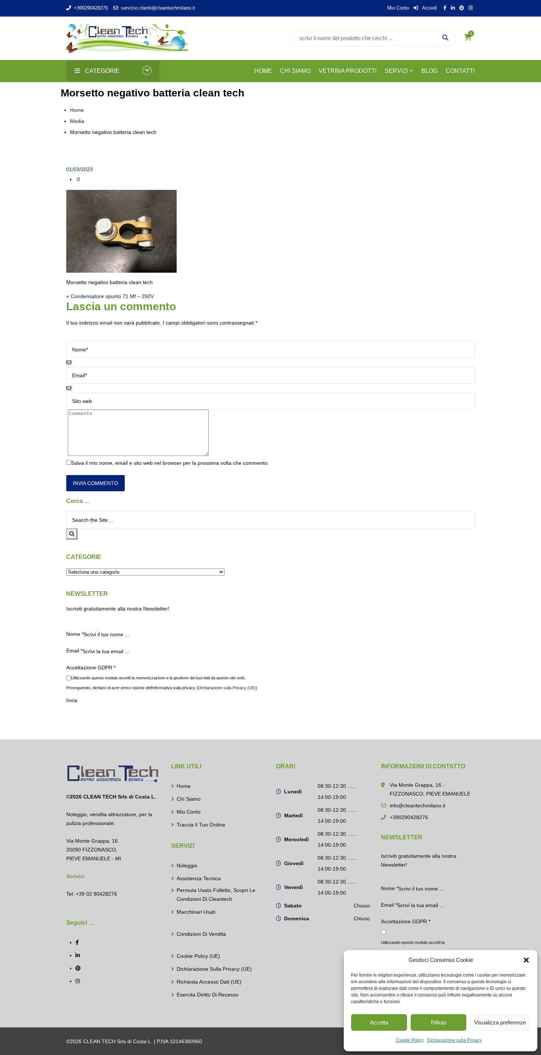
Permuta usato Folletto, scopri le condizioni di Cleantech (216, 894)
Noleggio (187, 865)
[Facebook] (77, 942)
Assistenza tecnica (199, 878)
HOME (263, 71)
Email (74, 651)
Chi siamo (189, 799)
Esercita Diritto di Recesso (207, 995)
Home (77, 110)
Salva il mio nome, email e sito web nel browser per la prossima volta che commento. (170, 463)
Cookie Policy (410, 1040)
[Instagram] (77, 981)
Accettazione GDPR (91, 667)
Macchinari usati (196, 912)
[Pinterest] (78, 968)
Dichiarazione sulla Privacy (454, 1040)
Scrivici (75, 876)
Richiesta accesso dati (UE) (209, 982)
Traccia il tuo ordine (201, 825)
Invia (71, 700)
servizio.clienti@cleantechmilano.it (158, 8)
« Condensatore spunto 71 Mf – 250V (110, 296)
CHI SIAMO (295, 71)
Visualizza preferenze (500, 1022)
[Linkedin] (77, 955)
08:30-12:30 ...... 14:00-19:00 (337, 791)
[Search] (71, 533)
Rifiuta (438, 1022)
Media (77, 121)
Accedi (429, 8)
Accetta (379, 1022)
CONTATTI (460, 71)
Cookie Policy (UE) (198, 956)
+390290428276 (91, 8)
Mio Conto (398, 8)
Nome (75, 634)
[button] (526, 960)
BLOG (429, 71)
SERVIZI (396, 71)
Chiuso (362, 906)
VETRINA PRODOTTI (347, 71)
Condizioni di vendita (201, 934)
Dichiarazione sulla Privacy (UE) (227, 688)
